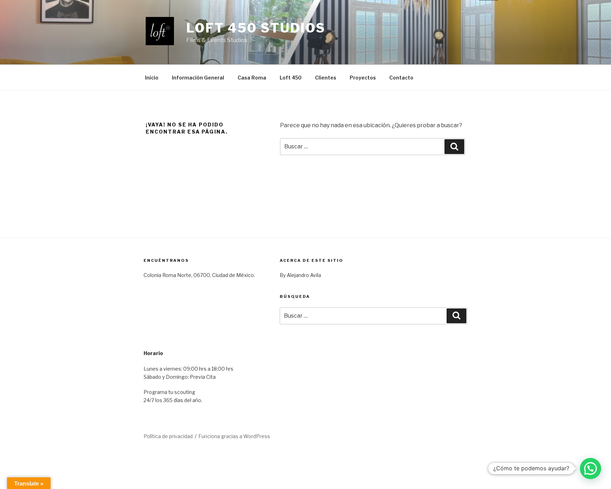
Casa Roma (252, 78)
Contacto (401, 78)
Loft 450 (291, 78)
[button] (590, 468)
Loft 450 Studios (256, 28)
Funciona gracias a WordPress (234, 436)
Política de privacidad (168, 436)
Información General (198, 78)
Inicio (151, 78)
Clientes (325, 78)
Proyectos (363, 78)
